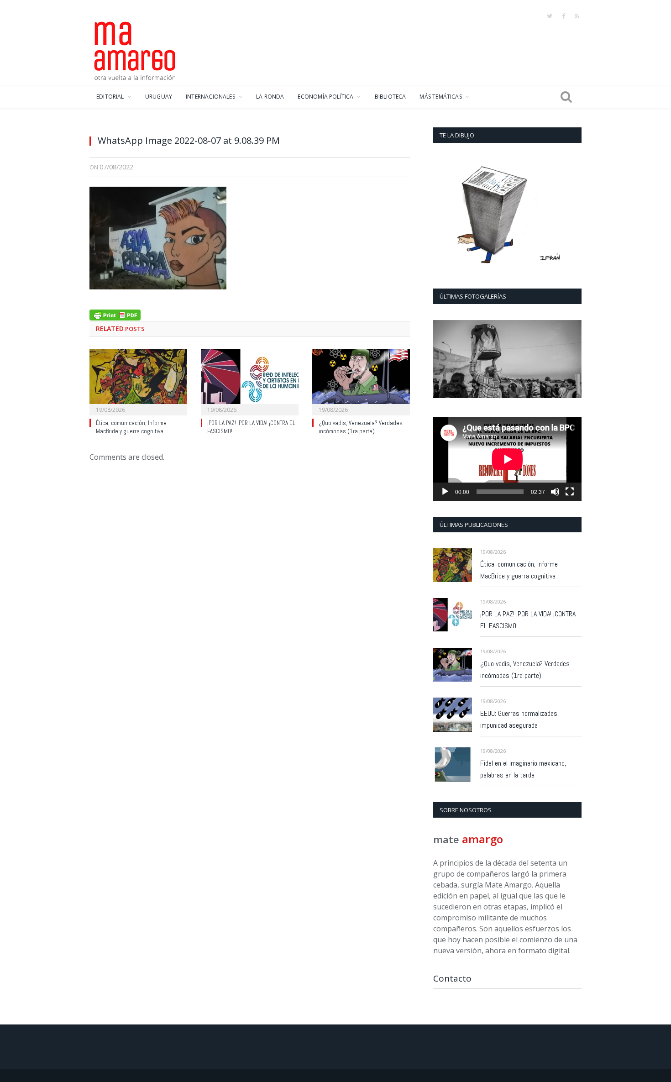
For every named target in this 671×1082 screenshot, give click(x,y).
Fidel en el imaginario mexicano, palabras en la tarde (523, 769)
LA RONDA (270, 96)
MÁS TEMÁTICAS (440, 96)
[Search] (566, 96)
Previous (443, 360)
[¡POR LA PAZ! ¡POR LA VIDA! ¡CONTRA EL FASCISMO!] (250, 381)
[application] (507, 459)
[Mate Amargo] (135, 49)
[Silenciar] (555, 491)
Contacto (452, 978)
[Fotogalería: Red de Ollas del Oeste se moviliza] (507, 359)
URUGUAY (158, 96)
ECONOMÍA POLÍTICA (325, 96)
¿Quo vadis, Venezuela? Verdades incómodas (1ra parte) (361, 427)
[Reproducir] (445, 491)
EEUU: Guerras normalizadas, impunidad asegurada (519, 719)
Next (571, 360)
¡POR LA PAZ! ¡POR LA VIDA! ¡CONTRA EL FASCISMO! (528, 619)
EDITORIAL (110, 96)
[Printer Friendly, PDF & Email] (115, 314)
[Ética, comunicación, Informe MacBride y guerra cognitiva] (138, 381)
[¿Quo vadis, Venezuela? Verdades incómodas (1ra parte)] (361, 381)
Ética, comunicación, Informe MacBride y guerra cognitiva (131, 427)
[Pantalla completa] (569, 491)
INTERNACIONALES (210, 96)
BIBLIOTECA (390, 96)
